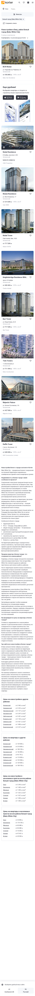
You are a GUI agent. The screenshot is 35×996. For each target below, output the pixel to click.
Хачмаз (5, 798)
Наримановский (8, 711)
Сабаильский (7, 722)
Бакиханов (6, 787)
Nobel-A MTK (7, 246)
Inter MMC (6, 205)
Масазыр (6, 790)
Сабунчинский (7, 716)
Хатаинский (6, 705)
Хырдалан (6, 793)
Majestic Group (7, 413)
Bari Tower (6, 330)
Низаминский (7, 708)
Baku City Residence (9, 78)
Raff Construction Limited (10, 455)
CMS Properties (7, 163)
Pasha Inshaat (7, 288)
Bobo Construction (8, 372)
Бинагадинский (8, 727)
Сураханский (7, 724)
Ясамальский (7, 719)
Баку (4, 784)
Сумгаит (5, 795)
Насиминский (7, 713)
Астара (5, 801)
